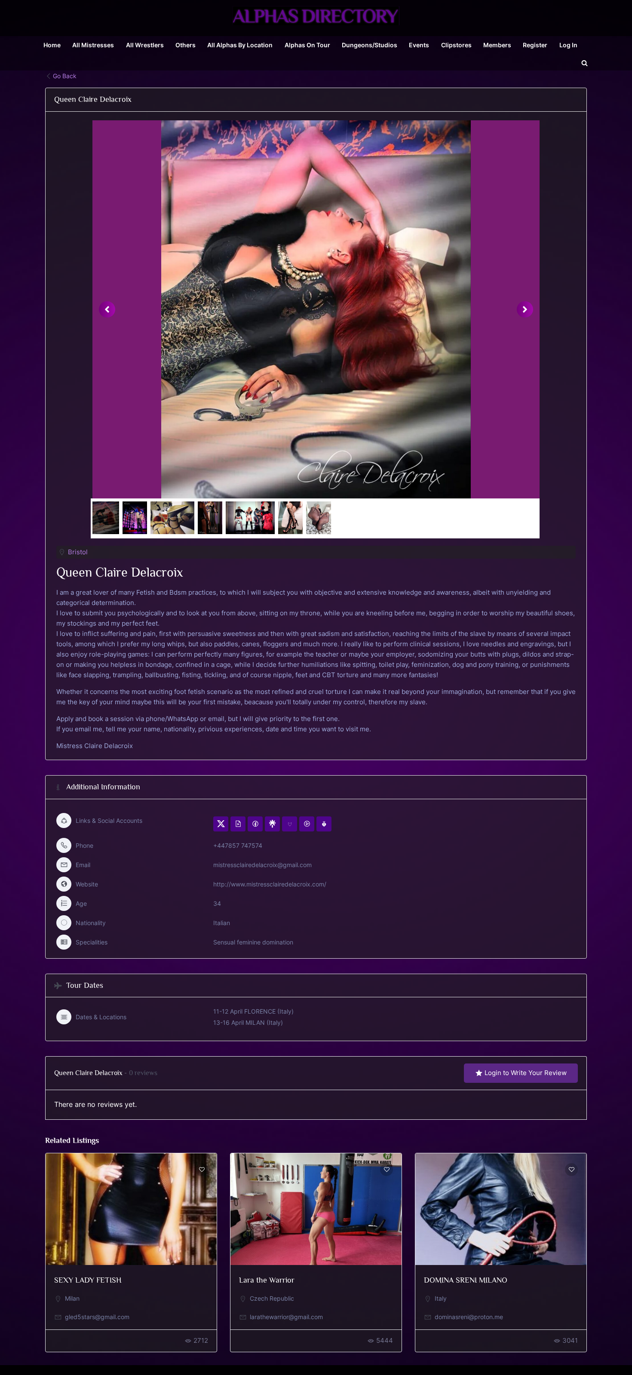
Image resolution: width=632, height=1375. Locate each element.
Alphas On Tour (307, 45)
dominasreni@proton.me (469, 1316)
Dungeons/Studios (369, 45)
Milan (72, 1298)
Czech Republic (272, 1298)
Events (419, 45)
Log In (568, 45)
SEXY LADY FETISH (87, 1280)
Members (497, 45)
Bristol (78, 552)
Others (185, 45)
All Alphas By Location (240, 45)
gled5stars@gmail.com (97, 1316)
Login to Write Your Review (526, 1073)
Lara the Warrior (267, 1280)
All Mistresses (93, 45)
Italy (441, 1298)
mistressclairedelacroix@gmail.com (262, 864)
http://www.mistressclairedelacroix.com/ (269, 884)
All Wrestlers (145, 45)
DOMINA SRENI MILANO (465, 1280)
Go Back (65, 75)
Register (535, 45)
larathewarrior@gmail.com (286, 1316)
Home (52, 45)
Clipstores (456, 45)
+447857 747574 (237, 845)
